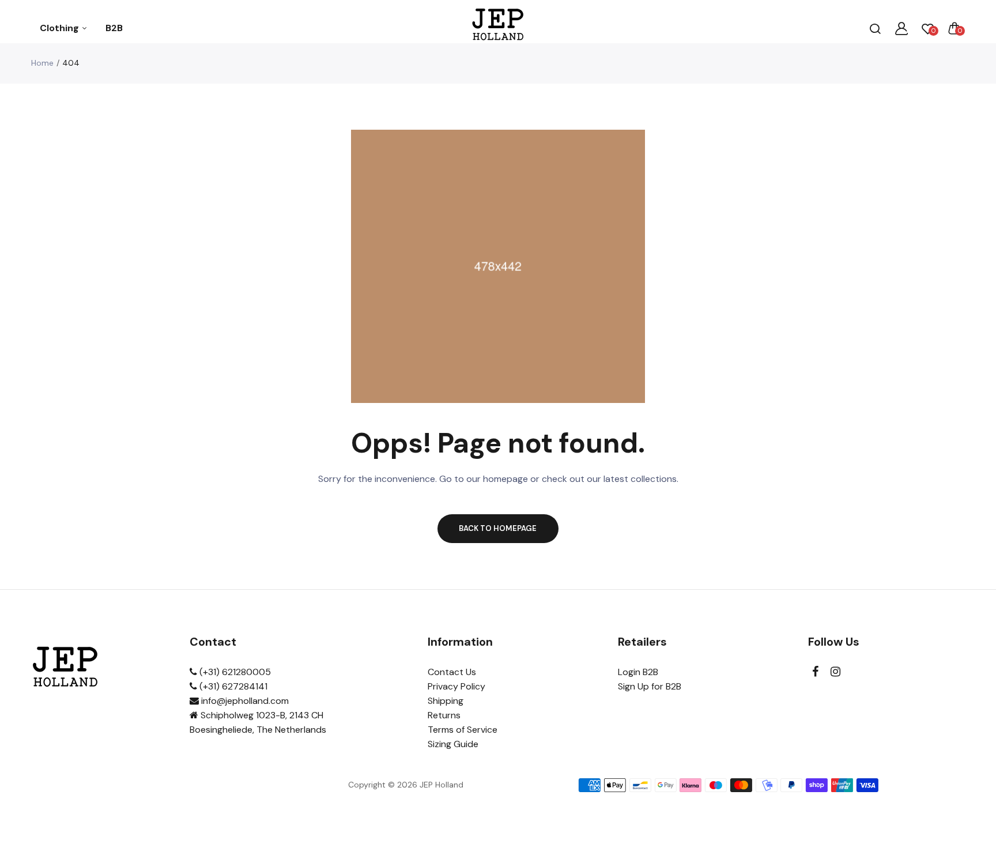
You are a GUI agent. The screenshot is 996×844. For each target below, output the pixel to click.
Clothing (60, 28)
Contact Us (452, 672)
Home (42, 63)
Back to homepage (498, 528)
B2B (114, 28)
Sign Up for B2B (649, 686)
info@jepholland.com (244, 701)
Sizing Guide (453, 744)
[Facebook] (815, 672)
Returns (444, 715)
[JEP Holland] (498, 28)
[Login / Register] (901, 28)
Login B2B (638, 672)
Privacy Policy (456, 686)
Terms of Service (462, 730)
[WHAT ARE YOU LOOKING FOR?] (875, 28)
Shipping (445, 701)
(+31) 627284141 (232, 686)
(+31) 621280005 (234, 672)
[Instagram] (835, 672)
